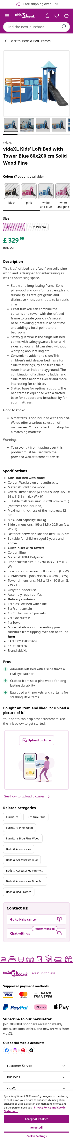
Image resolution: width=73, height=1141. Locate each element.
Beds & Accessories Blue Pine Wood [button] (26, 881)
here (11, 636)
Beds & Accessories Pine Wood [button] (26, 870)
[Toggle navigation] (7, 15)
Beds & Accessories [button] (18, 849)
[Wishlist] (56, 15)
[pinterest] (23, 1050)
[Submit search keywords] (64, 26)
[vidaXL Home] (25, 15)
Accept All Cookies (36, 1119)
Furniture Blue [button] (35, 817)
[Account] (47, 15)
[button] (11, 196)
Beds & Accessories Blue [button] (22, 860)
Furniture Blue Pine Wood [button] (23, 838)
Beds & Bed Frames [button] (18, 892)
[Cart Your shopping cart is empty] (66, 15)
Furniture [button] (12, 817)
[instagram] (15, 1050)
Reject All (36, 1127)
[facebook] (7, 1050)
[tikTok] (31, 1050)
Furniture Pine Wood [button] (19, 828)
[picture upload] (36, 767)
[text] (14, 241)
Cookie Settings (36, 1136)
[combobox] (36, 27)
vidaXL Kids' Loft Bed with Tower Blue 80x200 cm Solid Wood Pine (35, 156)
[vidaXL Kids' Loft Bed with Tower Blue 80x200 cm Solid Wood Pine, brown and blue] (36, 84)
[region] (36, 1115)
